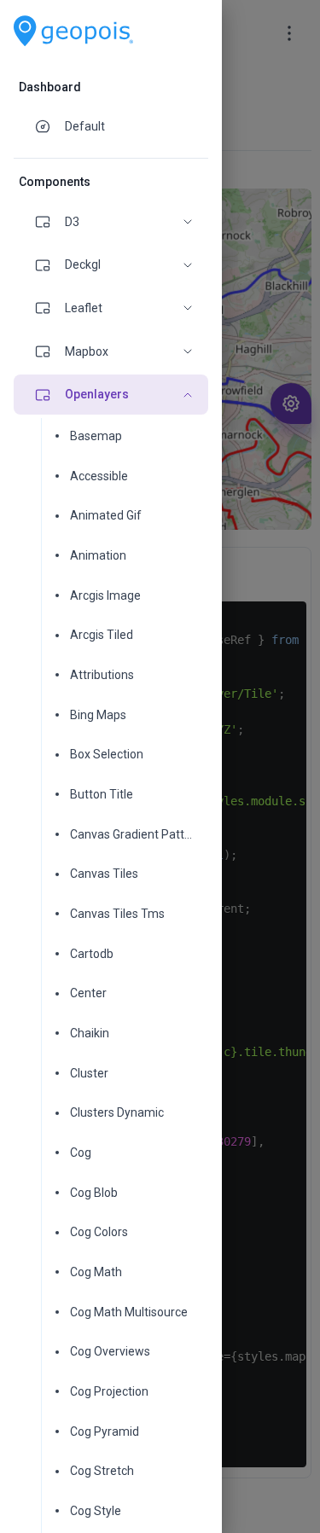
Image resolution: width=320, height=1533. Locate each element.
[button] (111, 222)
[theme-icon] (49, 126)
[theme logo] (73, 31)
